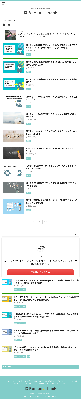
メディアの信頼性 (17, 381)
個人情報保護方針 (50, 381)
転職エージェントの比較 (59, 383)
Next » (46, 222)
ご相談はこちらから (40, 272)
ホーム (7, 381)
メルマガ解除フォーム (29, 383)
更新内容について (44, 383)
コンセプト (28, 381)
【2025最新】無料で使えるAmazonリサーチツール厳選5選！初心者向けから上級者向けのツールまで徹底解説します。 (46, 315)
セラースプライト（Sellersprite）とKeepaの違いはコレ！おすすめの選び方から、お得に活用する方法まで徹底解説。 (46, 298)
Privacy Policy (38, 381)
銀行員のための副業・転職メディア (40, 393)
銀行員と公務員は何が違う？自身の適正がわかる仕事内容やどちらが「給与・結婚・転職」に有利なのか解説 (51, 46)
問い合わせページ (63, 381)
